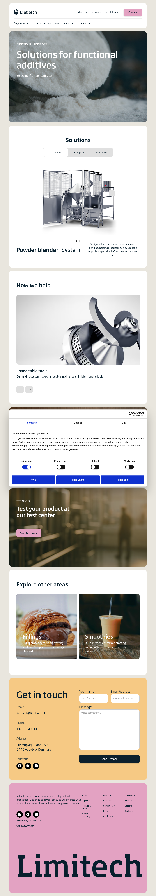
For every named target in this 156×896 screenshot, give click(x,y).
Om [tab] (124, 422)
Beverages (107, 800)
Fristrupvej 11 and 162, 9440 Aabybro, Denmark (33, 746)
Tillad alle (123, 479)
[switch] (61, 467)
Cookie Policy (35, 820)
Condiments (130, 795)
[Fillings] (46, 626)
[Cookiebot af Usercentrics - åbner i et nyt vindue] (131, 414)
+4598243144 (26, 729)
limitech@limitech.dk (31, 713)
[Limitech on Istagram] (19, 766)
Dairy (105, 811)
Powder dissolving (86, 815)
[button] (21, 23)
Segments (19, 23)
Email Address (121, 691)
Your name (86, 691)
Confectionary (109, 805)
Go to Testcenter (29, 533)
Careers (128, 805)
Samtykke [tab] (32, 422)
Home (84, 795)
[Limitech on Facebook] (28, 766)
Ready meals (108, 816)
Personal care (109, 795)
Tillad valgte (78, 479)
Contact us (129, 811)
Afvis (33, 479)
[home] (25, 12)
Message (85, 706)
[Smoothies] (109, 626)
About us (129, 800)
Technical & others (86, 807)
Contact (132, 12)
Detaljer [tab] (78, 422)
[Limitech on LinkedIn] (36, 766)
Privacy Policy (22, 820)
